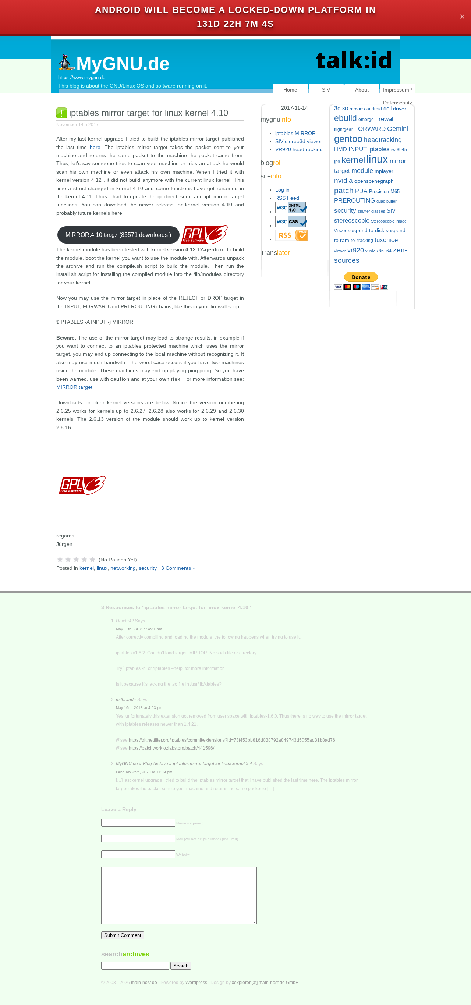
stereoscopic (351, 220)
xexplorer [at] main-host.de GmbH (265, 982)
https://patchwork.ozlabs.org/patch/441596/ (171, 748)
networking (123, 568)
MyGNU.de (123, 63)
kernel (86, 568)
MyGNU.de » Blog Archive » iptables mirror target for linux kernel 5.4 (184, 763)
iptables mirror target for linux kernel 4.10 (148, 113)
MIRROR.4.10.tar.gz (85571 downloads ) (118, 235)
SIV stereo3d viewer (298, 141)
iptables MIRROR (295, 133)
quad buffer (386, 201)
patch (344, 190)
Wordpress (196, 982)
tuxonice (386, 240)
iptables (379, 149)
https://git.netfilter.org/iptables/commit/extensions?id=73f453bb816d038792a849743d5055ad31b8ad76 (232, 740)
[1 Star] (60, 559)
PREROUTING (354, 200)
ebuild (345, 118)
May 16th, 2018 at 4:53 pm (139, 708)
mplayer (384, 171)
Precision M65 (384, 191)
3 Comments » (178, 568)
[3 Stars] (76, 559)
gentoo (348, 138)
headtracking (383, 139)
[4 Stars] (84, 559)
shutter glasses (371, 211)
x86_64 (384, 250)
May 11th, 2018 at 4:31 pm (139, 629)
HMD (340, 149)
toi (353, 240)
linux (102, 568)
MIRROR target (74, 387)
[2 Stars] (68, 559)
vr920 (355, 250)
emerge (366, 119)
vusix (370, 251)
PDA (361, 191)
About (362, 90)
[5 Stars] (92, 559)
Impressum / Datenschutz (397, 96)
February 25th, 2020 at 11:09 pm (144, 772)
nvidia (343, 180)
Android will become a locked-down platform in (235, 10)
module (362, 170)
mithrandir (126, 699)
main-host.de (144, 982)
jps (337, 161)
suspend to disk (366, 230)
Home (290, 90)
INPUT (357, 149)
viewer (340, 251)
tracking (365, 240)
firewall (385, 119)
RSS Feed (287, 198)
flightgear (343, 129)
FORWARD (370, 128)
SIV (326, 90)
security (148, 568)
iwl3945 (399, 149)
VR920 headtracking (299, 149)
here (95, 147)
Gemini (397, 128)
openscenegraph (374, 181)
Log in (282, 190)
